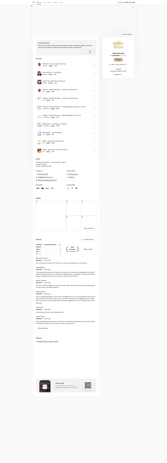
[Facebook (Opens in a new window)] (76, 188)
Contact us (117, 74)
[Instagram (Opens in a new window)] (72, 188)
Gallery (49, 2)
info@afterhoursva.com (45, 177)
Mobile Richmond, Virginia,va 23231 (118, 70)
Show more (39, 303)
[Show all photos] (83, 22)
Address (61, 2)
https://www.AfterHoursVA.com (47, 180)
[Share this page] (133, 7)
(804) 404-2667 (130, 2)
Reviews (55, 2)
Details (51, 66)
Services (39, 2)
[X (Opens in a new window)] (68, 188)
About (44, 2)
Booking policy (73, 174)
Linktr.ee (71, 177)
